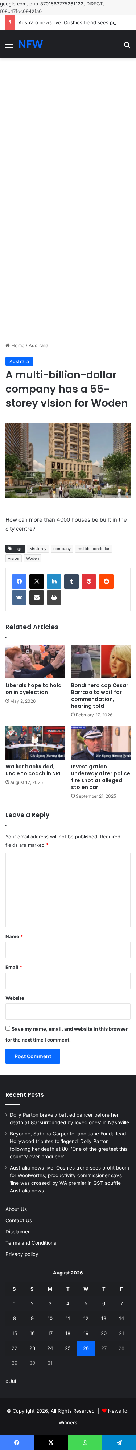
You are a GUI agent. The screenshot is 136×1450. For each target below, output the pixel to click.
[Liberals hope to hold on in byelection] (35, 661)
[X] (36, 581)
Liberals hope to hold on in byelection (33, 689)
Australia (38, 345)
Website (14, 998)
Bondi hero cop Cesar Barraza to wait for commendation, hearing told (99, 696)
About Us (16, 1209)
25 (68, 1348)
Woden (32, 558)
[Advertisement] (68, 129)
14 (121, 1318)
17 (50, 1333)
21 (121, 1333)
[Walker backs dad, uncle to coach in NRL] (35, 743)
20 (104, 1333)
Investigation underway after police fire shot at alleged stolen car (100, 777)
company (62, 548)
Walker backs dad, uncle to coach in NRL (33, 770)
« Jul (10, 1381)
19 (85, 1333)
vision (13, 558)
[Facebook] (19, 581)
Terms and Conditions (30, 1243)
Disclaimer (17, 1232)
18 (67, 1333)
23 (32, 1348)
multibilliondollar (94, 548)
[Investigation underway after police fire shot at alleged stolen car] (101, 743)
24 (50, 1348)
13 (103, 1318)
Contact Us (18, 1220)
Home (17, 345)
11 (68, 1318)
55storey (37, 548)
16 (32, 1333)
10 (50, 1318)
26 (86, 1348)
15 (14, 1333)
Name (14, 936)
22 (14, 1348)
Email (13, 967)
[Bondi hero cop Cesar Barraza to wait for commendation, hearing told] (101, 661)
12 (85, 1318)
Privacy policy (21, 1254)
